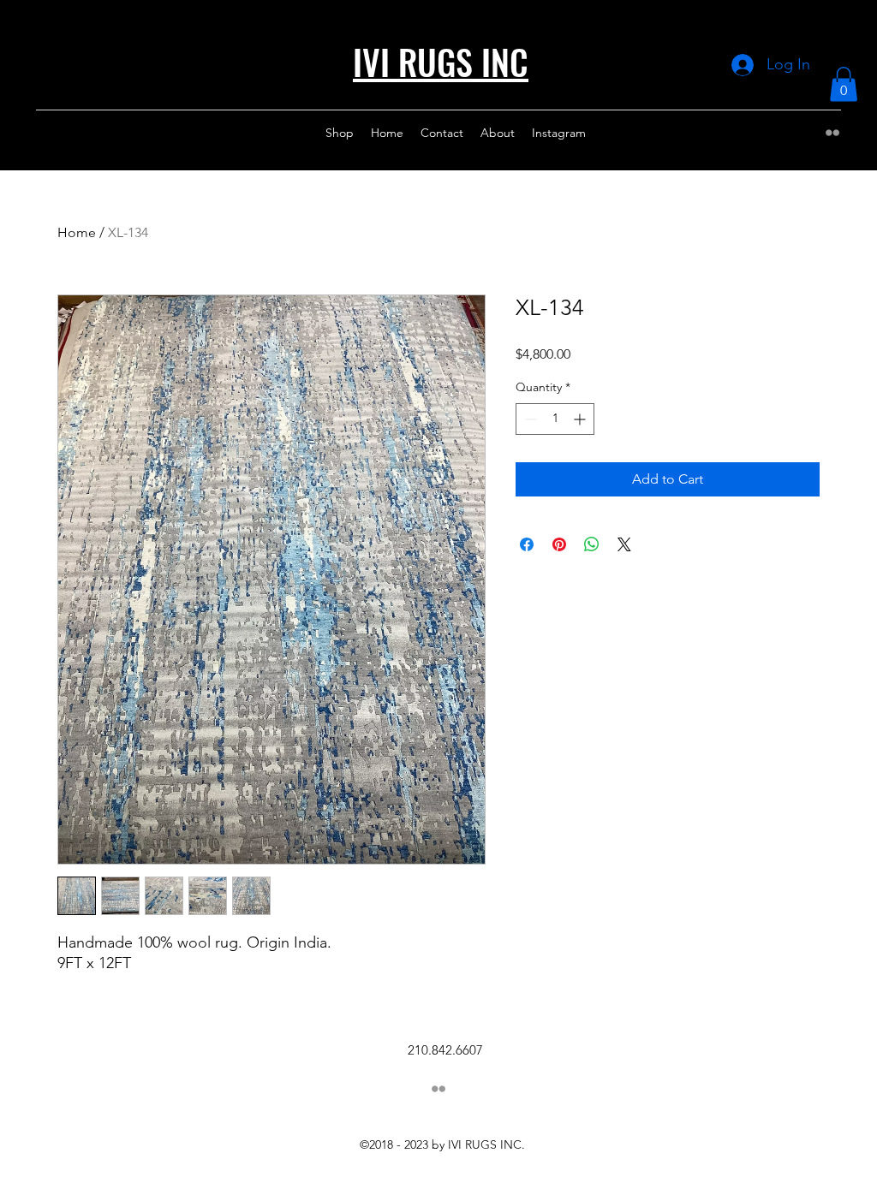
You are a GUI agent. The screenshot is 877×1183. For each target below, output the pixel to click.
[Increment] (581, 419)
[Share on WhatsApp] (592, 544)
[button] (843, 84)
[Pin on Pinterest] (559, 544)
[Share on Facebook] (526, 544)
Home (76, 232)
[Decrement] (529, 419)
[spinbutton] (555, 419)
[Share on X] (624, 544)
